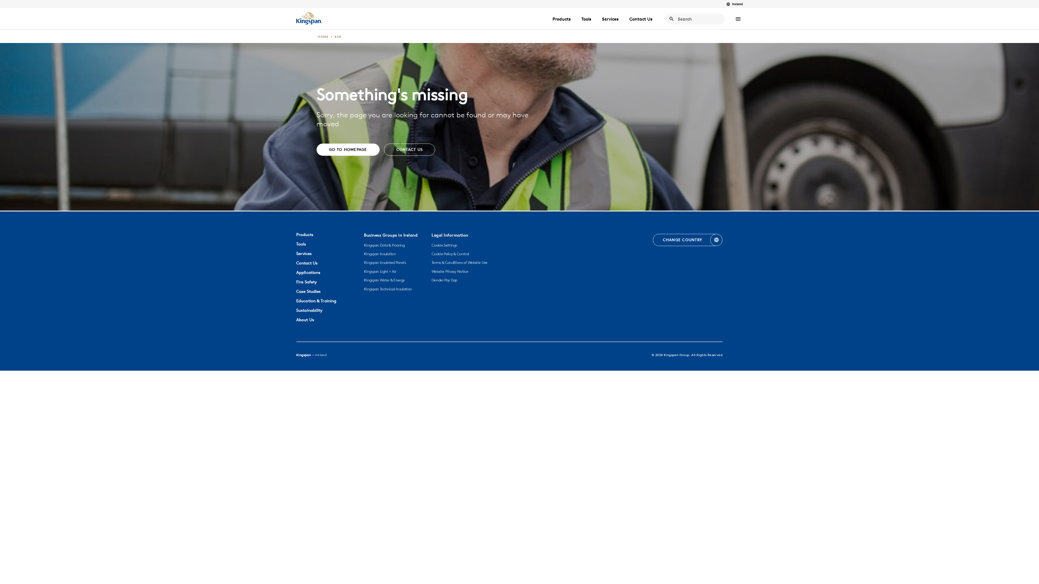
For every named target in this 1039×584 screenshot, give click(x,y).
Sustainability (309, 310)
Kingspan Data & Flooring (384, 245)
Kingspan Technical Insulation (388, 289)
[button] (738, 19)
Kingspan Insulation (380, 253)
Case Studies (308, 291)
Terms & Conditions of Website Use (460, 262)
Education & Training (316, 300)
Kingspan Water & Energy (384, 280)
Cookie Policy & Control (450, 253)
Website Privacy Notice (450, 271)
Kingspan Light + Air (380, 271)
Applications (308, 272)
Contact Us (640, 19)
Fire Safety (306, 281)
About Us (305, 319)
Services (610, 19)
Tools (586, 19)
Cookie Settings (444, 245)
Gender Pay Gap (444, 280)
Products (562, 19)
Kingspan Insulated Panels (385, 262)
